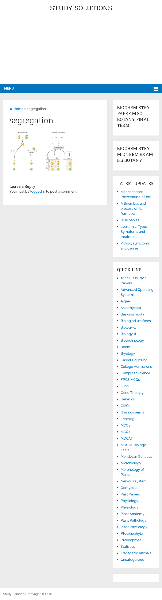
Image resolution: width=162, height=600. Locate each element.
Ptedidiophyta (132, 534)
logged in (37, 191)
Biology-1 (128, 327)
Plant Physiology (134, 527)
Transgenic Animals (136, 553)
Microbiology (131, 463)
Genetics (128, 399)
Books (126, 347)
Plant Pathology (133, 520)
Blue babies (130, 220)
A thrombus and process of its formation (133, 208)
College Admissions (136, 367)
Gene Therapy (132, 393)
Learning (127, 419)
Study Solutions (81, 7)
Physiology (129, 501)
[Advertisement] (81, 52)
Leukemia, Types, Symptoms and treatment (134, 232)
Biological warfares (136, 321)
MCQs (125, 425)
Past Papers (130, 494)
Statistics (128, 547)
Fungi (125, 386)
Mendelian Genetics (136, 457)
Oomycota (129, 488)
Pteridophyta (131, 540)
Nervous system (134, 481)
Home (18, 109)
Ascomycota (131, 308)
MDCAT (127, 438)
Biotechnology (132, 340)
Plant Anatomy (132, 514)
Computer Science (135, 373)
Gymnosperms (132, 412)
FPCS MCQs (130, 380)
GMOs (125, 406)
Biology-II (128, 334)
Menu (9, 88)
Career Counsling (134, 360)
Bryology (128, 354)
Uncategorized (132, 560)
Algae (125, 301)
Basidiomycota (132, 314)
